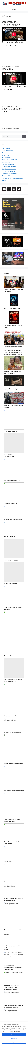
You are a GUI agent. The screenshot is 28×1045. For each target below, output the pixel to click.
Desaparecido (8, 656)
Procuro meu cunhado (10, 882)
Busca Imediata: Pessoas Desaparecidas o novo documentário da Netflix (11, 987)
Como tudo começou (7, 150)
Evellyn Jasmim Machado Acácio (13, 763)
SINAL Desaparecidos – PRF (12, 480)
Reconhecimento (6, 157)
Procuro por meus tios (10, 716)
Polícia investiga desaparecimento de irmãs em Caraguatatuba (13, 967)
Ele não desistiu (6, 176)
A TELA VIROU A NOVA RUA (12, 308)
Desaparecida (8, 861)
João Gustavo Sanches (11, 583)
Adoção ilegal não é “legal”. (9, 159)
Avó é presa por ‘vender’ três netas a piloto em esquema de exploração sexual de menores (13, 352)
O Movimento (5, 155)
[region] (14, 1033)
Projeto (4, 153)
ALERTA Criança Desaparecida (13, 519)
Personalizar (14, 1038)
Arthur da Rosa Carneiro (11, 431)
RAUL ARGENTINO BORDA (11, 560)
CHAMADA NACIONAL (10, 503)
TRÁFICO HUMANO (9, 536)
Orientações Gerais (7, 162)
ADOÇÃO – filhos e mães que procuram (12, 178)
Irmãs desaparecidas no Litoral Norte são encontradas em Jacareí (13, 947)
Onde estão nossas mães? (9, 173)
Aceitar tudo (14, 1034)
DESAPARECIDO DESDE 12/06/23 (14, 791)
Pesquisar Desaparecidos (9, 169)
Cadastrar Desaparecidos (9, 166)
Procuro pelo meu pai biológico (13, 930)
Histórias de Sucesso (8, 164)
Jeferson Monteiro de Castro (12, 732)
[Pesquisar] (24, 136)
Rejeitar (14, 1042)
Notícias (4, 180)
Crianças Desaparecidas (8, 171)
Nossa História (6, 148)
